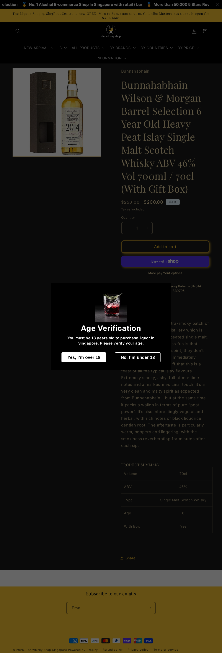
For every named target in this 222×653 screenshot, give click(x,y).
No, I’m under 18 (138, 357)
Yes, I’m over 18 (83, 357)
